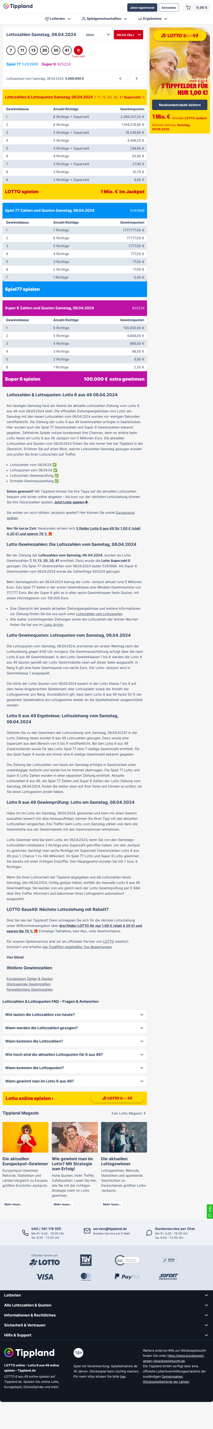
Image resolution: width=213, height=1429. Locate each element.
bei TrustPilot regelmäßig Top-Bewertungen (77, 947)
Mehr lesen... (13, 1204)
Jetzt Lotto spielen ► (71, 502)
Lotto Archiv (53, 625)
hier (123, 1376)
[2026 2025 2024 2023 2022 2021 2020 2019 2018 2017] (97, 34)
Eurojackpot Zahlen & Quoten (30, 979)
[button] (75, 1014)
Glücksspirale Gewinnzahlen (29, 984)
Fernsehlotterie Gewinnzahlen (30, 989)
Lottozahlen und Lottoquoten (99, 614)
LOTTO (108, 941)
